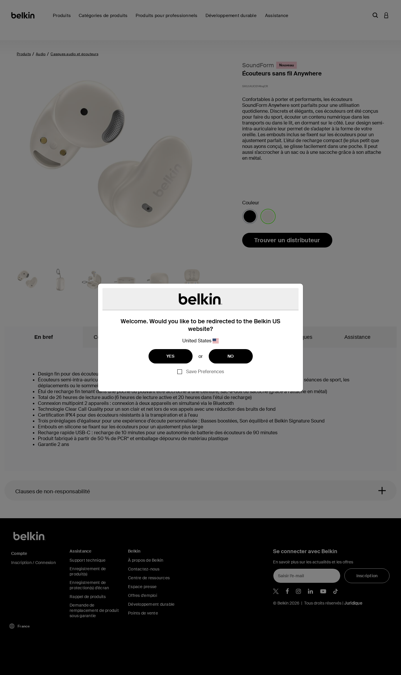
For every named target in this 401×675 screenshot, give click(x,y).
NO (231, 356)
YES (170, 356)
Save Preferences (205, 371)
